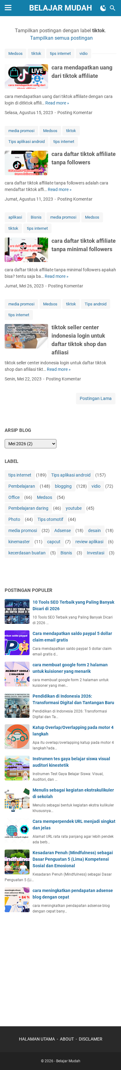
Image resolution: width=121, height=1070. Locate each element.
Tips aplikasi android (26, 141)
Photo (14, 519)
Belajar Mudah (60, 7)
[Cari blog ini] (112, 8)
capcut (53, 541)
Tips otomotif (50, 519)
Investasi (95, 552)
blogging (63, 486)
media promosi (21, 130)
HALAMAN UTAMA (37, 1039)
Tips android (95, 304)
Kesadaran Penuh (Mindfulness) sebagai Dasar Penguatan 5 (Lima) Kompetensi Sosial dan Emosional (73, 859)
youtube (74, 508)
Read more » (57, 102)
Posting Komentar (74, 112)
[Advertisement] (51, 967)
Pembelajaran (21, 486)
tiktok (36, 53)
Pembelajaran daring (28, 508)
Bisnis (36, 217)
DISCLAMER (90, 1039)
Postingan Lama (96, 398)
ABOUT (67, 1039)
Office (14, 497)
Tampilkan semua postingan (61, 38)
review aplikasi (89, 541)
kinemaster (19, 541)
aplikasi (15, 217)
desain (94, 530)
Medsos (15, 53)
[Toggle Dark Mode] (103, 8)
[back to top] (108, 1056)
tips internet (60, 53)
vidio (83, 53)
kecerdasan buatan (27, 552)
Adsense (62, 530)
